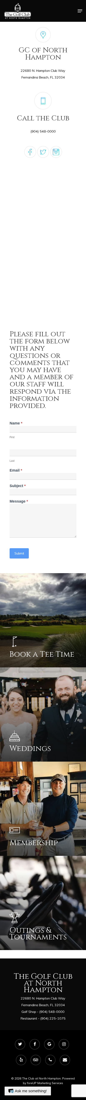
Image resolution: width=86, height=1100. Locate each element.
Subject (18, 486)
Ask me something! (31, 1091)
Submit (19, 553)
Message (19, 501)
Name (16, 423)
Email (16, 470)
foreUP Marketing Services (45, 1083)
